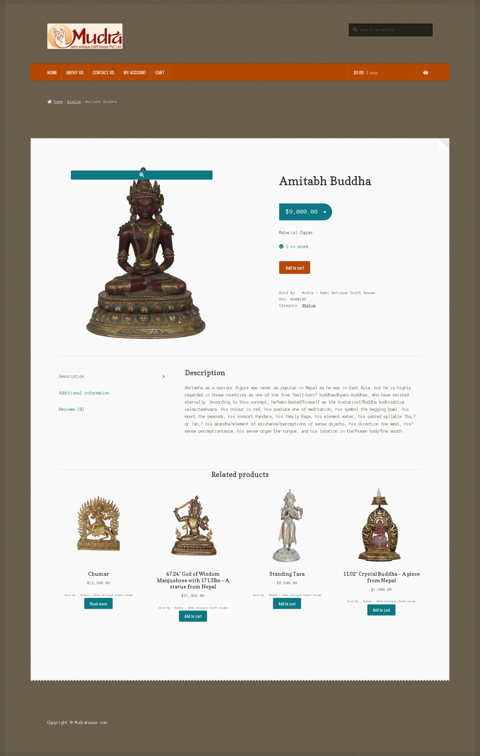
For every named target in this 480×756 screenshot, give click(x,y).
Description (71, 376)
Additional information (84, 393)
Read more (98, 603)
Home (52, 72)
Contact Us (103, 72)
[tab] (114, 377)
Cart (160, 72)
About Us (75, 72)
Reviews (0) (71, 409)
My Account (135, 72)
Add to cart (295, 267)
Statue (74, 102)
